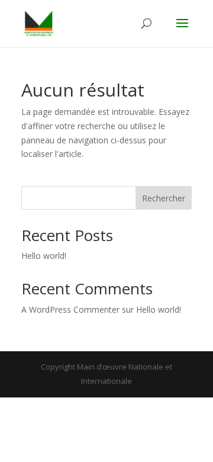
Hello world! (43, 255)
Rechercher (163, 198)
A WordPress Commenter (70, 309)
